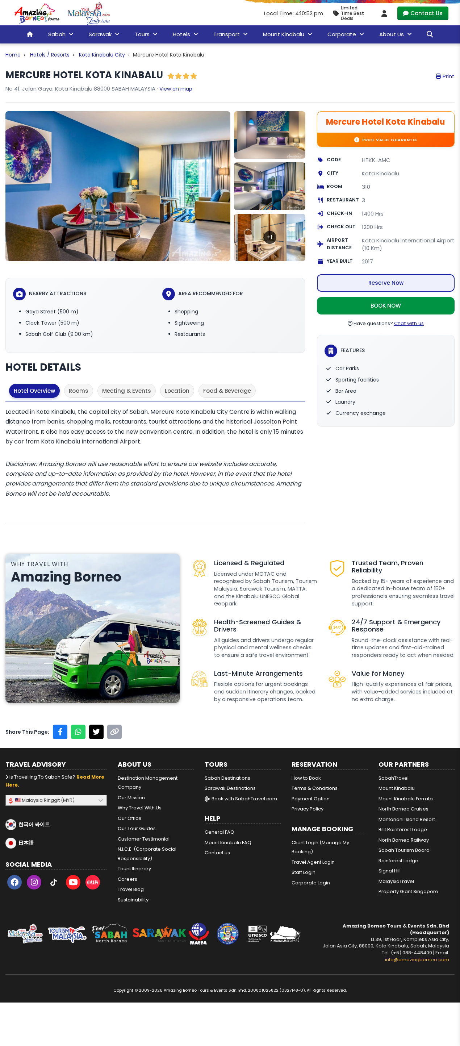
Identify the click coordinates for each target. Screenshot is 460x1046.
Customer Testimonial (144, 838)
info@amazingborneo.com (417, 959)
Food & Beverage (227, 391)
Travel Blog (131, 889)
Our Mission (131, 797)
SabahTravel (394, 778)
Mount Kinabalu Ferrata (406, 798)
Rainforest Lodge (398, 860)
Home (13, 54)
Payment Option (311, 798)
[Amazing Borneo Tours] (37, 13)
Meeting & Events (126, 391)
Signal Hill (390, 870)
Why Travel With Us (140, 807)
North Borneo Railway (404, 840)
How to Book (306, 778)
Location (177, 391)
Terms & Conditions (315, 788)
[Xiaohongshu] (92, 883)
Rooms (78, 391)
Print (448, 76)
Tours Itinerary (134, 868)
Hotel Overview (34, 391)
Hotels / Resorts (50, 54)
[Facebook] (14, 883)
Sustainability (133, 899)
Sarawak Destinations (230, 788)
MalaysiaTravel (396, 881)
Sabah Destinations (227, 778)
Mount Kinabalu (397, 788)
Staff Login (303, 872)
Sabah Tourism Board (404, 850)
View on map (175, 88)
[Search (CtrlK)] (430, 34)
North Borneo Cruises (403, 808)
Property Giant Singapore (408, 891)
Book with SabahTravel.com (243, 798)
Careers (127, 879)
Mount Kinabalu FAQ (228, 842)
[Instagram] (34, 883)
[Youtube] (73, 883)
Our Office (130, 818)
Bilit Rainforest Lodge (403, 829)
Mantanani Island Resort (407, 819)
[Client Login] (384, 13)
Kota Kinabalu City (102, 54)
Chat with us (409, 323)
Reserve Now (385, 283)
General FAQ (219, 832)
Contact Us (426, 13)
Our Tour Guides (137, 828)
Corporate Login (311, 882)
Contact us (217, 852)
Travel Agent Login (313, 862)
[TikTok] (53, 883)
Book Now (386, 306)
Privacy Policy (307, 808)
